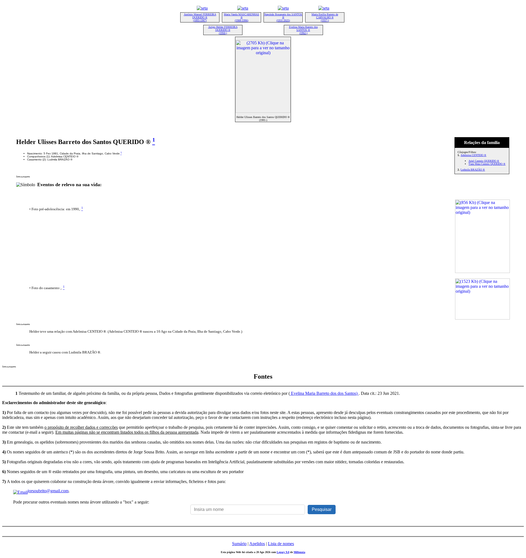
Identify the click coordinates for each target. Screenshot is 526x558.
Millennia (299, 552)
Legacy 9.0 (283, 552)
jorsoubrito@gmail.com (48, 490)
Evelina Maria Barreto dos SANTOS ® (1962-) (303, 29)
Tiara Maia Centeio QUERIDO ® (486, 163)
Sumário (239, 543)
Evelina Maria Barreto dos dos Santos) (324, 393)
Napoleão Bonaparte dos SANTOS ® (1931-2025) (283, 17)
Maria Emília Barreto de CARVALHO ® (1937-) (324, 17)
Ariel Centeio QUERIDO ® (483, 160)
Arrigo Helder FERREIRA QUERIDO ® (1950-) (223, 29)
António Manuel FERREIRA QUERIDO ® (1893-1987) (200, 17)
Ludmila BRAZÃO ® (473, 169)
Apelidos (257, 543)
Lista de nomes (281, 543)
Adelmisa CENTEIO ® (473, 155)
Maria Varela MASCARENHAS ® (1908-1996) (241, 17)
